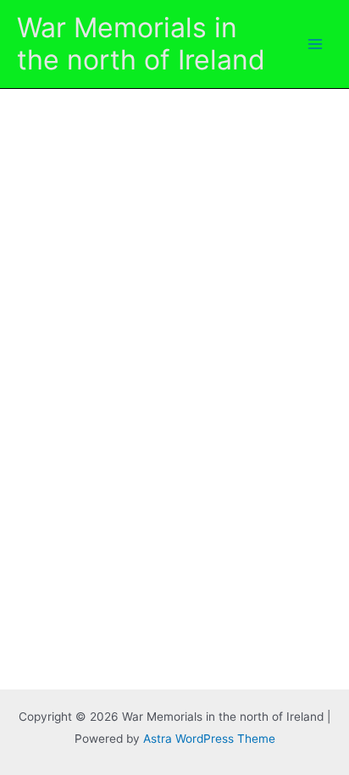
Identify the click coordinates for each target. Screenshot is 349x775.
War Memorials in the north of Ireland (141, 43)
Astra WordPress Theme (209, 738)
